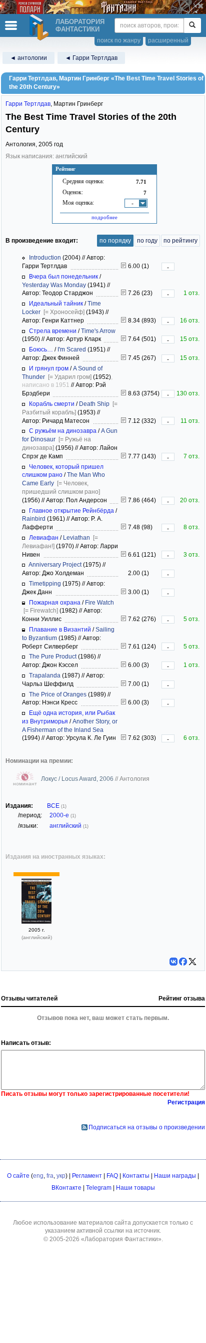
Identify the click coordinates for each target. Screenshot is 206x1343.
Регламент (87, 1175)
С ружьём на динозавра (62, 430)
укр (61, 1175)
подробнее (105, 217)
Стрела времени (52, 331)
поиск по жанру (118, 40)
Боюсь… (41, 349)
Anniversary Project (55, 564)
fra (50, 1175)
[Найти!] (192, 25)
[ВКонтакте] (174, 962)
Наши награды (175, 1175)
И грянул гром (48, 368)
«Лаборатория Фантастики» (121, 1239)
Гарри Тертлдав (28, 103)
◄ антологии (28, 57)
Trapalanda (44, 675)
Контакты (136, 1175)
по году (147, 240)
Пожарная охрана (54, 602)
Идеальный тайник (56, 303)
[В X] (192, 962)
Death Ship (94, 403)
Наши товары (135, 1187)
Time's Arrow (98, 331)
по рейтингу (181, 240)
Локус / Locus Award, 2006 (78, 778)
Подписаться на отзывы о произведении (146, 1127)
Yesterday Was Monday (54, 285)
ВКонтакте (67, 1187)
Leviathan (76, 537)
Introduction (45, 257)
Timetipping (45, 583)
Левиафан (43, 537)
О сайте (18, 1175)
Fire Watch (99, 602)
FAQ (112, 1175)
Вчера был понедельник (63, 276)
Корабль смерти (51, 403)
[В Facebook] (183, 962)
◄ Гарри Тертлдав (91, 57)
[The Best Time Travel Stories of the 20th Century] (36, 921)
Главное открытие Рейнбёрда (71, 510)
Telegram (99, 1187)
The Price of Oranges (57, 694)
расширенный (168, 40)
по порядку (115, 240)
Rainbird (34, 518)
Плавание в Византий (60, 629)
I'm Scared (72, 349)
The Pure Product (52, 656)
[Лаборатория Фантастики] (41, 27)
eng (38, 1175)
